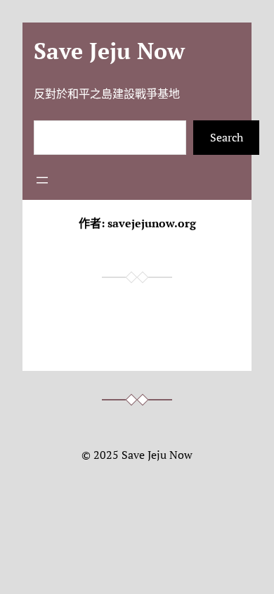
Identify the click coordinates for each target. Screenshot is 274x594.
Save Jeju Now (109, 50)
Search (226, 137)
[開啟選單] (42, 180)
